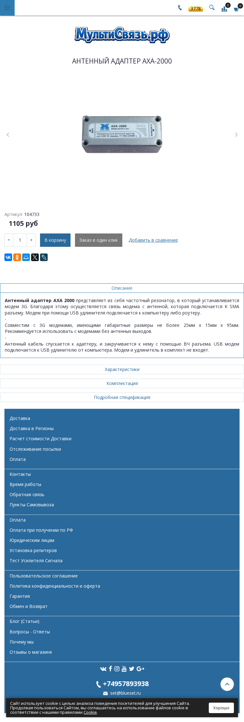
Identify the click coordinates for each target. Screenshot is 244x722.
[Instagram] (116, 668)
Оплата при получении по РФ (41, 530)
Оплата (18, 459)
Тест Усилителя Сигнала (36, 560)
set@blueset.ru (125, 693)
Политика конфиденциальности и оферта (55, 586)
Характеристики (122, 369)
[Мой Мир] (26, 257)
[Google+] (140, 668)
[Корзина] (237, 9)
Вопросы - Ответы (30, 632)
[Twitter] (131, 668)
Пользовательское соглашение (44, 576)
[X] (35, 257)
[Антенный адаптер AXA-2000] (122, 135)
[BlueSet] (122, 33)
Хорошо (221, 708)
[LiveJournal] (44, 257)
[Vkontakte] (103, 668)
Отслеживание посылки (35, 449)
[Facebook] (110, 668)
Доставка (20, 418)
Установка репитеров (33, 550)
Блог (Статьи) (24, 621)
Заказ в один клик (98, 240)
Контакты (20, 474)
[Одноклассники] (17, 257)
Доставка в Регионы (32, 428)
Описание (122, 288)
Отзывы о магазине (31, 652)
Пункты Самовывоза (32, 505)
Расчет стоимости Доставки (40, 438)
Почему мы (22, 642)
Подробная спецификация (122, 397)
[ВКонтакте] (8, 257)
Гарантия (20, 596)
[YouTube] (124, 668)
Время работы (25, 484)
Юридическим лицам (32, 540)
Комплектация (122, 383)
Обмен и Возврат (29, 606)
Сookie (90, 712)
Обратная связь (27, 494)
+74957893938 (126, 683)
